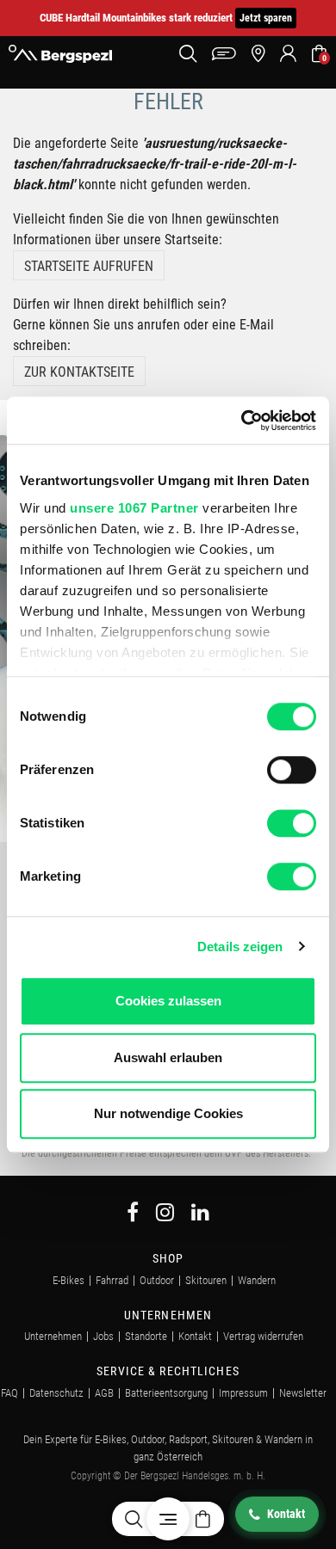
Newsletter (303, 1392)
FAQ (9, 1392)
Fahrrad (112, 1280)
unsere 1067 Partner (134, 508)
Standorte (146, 1336)
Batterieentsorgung (166, 1392)
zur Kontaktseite (79, 372)
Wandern (257, 1280)
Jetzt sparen (266, 18)
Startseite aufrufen (88, 266)
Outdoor (157, 1280)
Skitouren (206, 1280)
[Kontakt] (224, 53)
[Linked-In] (200, 1215)
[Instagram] (165, 1215)
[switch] (291, 770)
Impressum (243, 1392)
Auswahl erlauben (168, 1057)
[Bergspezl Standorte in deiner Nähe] (258, 53)
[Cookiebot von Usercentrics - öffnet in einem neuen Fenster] (241, 420)
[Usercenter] (288, 53)
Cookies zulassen (168, 1000)
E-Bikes (68, 1280)
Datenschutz (56, 1392)
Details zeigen (240, 946)
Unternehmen (53, 1336)
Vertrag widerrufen (263, 1336)
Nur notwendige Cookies (168, 1113)
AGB (104, 1392)
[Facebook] (133, 1215)
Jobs (103, 1336)
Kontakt (195, 1336)
